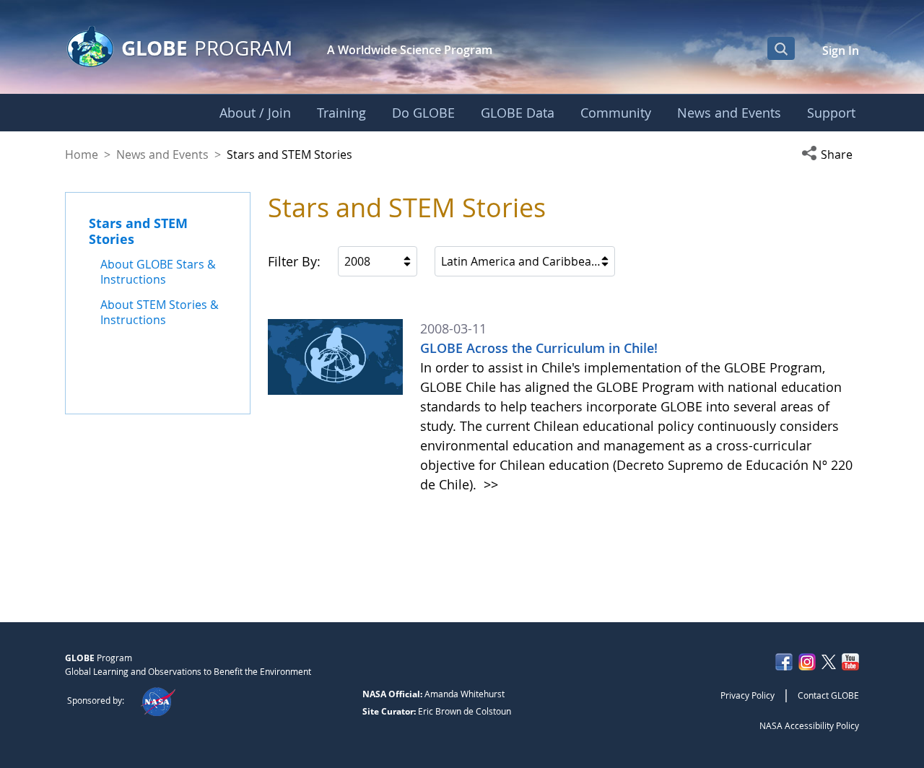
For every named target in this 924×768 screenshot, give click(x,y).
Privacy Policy (747, 695)
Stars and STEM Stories (138, 231)
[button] (830, 154)
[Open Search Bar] (781, 48)
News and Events (162, 154)
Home (81, 154)
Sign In (840, 50)
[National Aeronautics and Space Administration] (157, 700)
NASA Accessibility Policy (809, 725)
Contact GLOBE (828, 695)
